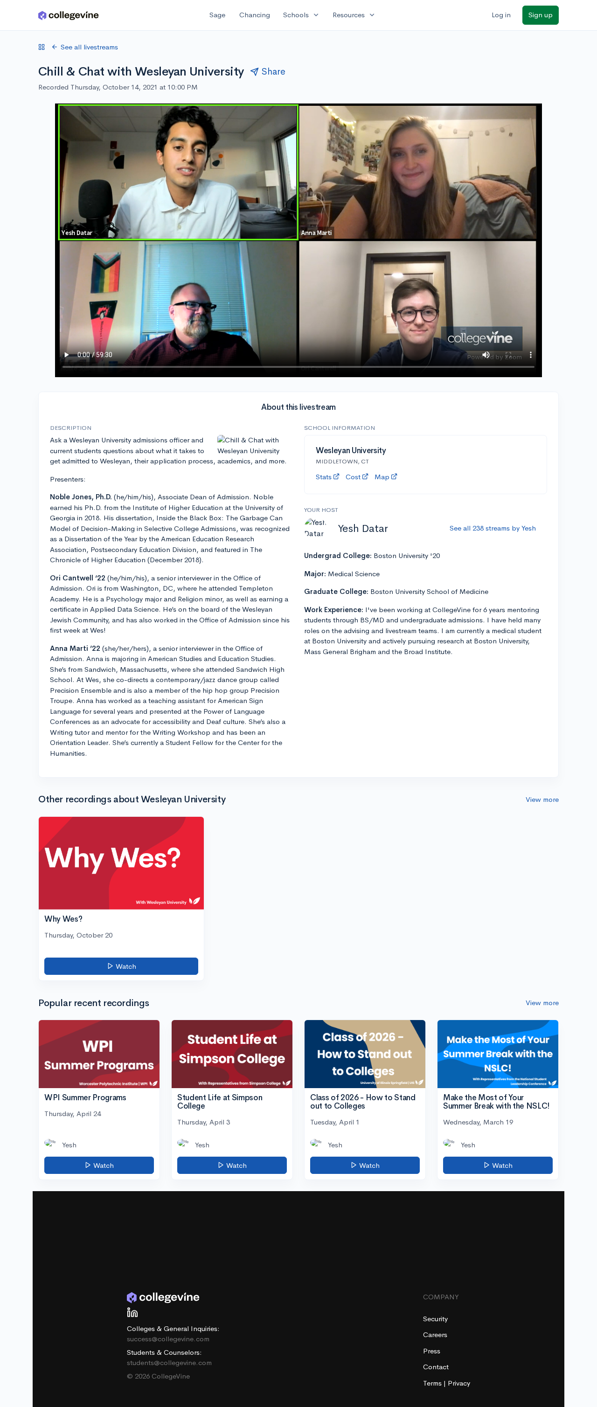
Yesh (69, 1144)
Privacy (459, 1383)
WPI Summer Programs (85, 1098)
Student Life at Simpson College (219, 1102)
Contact (436, 1366)
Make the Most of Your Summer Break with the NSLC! (496, 1102)
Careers (435, 1334)
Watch (125, 966)
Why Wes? (63, 919)
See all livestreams (89, 46)
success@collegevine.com (168, 1338)
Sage (217, 14)
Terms (433, 1383)
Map (382, 476)
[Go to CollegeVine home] (68, 15)
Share (273, 71)
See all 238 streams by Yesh (493, 528)
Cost (353, 476)
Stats (324, 476)
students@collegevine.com (169, 1362)
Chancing (254, 14)
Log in (501, 14)
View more (542, 799)
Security (435, 1318)
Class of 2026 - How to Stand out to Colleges (362, 1102)
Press (431, 1350)
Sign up (540, 14)
